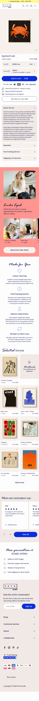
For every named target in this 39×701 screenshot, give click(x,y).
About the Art (8, 108)
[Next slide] (10, 534)
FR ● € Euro (11, 677)
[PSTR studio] (7, 6)
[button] (36, 5)
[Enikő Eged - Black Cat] (28, 228)
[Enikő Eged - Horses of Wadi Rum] (29, 459)
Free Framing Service (11, 152)
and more (32, 84)
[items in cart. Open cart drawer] (31, 5)
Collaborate (8, 638)
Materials (7, 145)
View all (25, 534)
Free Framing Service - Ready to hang (17, 88)
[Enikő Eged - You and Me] (9, 459)
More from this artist (19, 250)
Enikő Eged (6, 59)
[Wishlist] (27, 5)
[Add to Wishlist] (35, 50)
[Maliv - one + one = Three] (29, 397)
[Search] (23, 5)
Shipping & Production (12, 158)
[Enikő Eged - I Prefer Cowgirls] (11, 228)
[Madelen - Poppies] (9, 428)
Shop (5, 617)
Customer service (11, 624)
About (6, 631)
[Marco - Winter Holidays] (29, 428)
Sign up (28, 606)
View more (19, 482)
